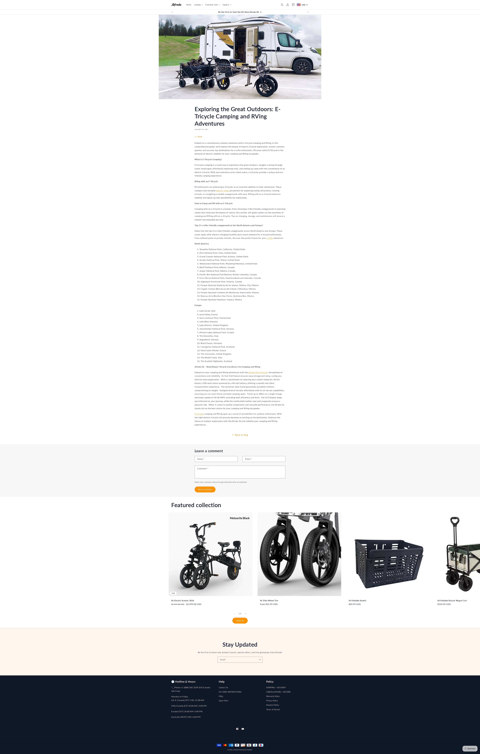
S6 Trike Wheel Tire (269, 600)
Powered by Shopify (245, 750)
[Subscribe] (259, 660)
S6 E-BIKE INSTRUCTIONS (230, 692)
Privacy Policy (272, 701)
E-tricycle (199, 414)
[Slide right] (245, 613)
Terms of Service (273, 709)
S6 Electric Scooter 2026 (182, 600)
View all (240, 620)
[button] (198, 4)
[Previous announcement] (172, 12)
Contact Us (223, 687)
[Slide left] (234, 613)
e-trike (270, 238)
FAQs (221, 696)
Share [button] (200, 136)
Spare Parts (223, 701)
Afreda (236, 750)
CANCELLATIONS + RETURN (278, 692)
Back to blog (241, 434)
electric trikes (223, 190)
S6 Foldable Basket (357, 600)
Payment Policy (272, 705)
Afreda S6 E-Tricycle (258, 372)
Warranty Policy (273, 696)
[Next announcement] (308, 12)
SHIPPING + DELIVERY (276, 687)
